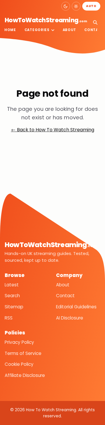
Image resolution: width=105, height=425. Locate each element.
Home (10, 30)
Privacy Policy (19, 342)
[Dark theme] (65, 6)
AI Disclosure (69, 318)
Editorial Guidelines (76, 307)
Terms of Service (23, 353)
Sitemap (14, 307)
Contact (65, 296)
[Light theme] (76, 6)
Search (12, 296)
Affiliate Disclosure (25, 375)
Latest (12, 285)
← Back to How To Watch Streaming (52, 129)
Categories (37, 30)
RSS (9, 318)
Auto (91, 6)
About (69, 30)
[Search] (95, 22)
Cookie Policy (19, 364)
